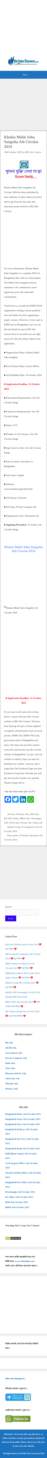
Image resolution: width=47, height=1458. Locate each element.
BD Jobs (34, 814)
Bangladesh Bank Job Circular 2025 (22, 1148)
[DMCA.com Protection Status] (13, 1239)
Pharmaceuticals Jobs (15, 1073)
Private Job (26, 822)
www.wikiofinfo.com (24, 1261)
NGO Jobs (14, 822)
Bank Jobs (10, 1063)
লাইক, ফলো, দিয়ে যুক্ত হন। (15, 1378)
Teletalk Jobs (11, 1083)
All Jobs (11, 814)
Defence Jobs (11, 1088)
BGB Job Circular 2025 (16, 1202)
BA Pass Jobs (22, 814)
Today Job (37, 822)
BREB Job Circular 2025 (17, 1207)
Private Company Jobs (16, 1058)
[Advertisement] (23, 28)
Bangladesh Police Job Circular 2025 (23, 1114)
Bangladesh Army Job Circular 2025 (22, 1119)
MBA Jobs (25, 818)
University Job (12, 1078)
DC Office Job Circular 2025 (19, 1197)
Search (8, 907)
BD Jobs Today (11, 818)
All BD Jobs (11, 1048)
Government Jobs (13, 1053)
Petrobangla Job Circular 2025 (20, 1192)
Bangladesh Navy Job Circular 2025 (22, 1124)
